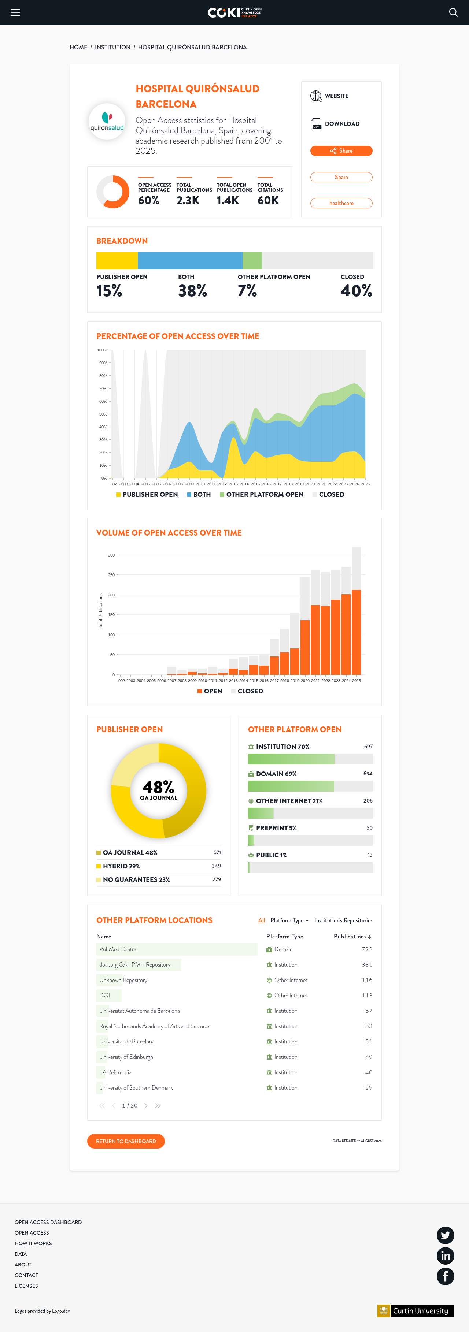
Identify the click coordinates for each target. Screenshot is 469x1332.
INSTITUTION (112, 47)
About (23, 1264)
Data (21, 1254)
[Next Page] (146, 1106)
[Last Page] (157, 1106)
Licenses (26, 1286)
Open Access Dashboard (48, 1222)
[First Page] (102, 1106)
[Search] (453, 12)
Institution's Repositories (343, 920)
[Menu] (15, 12)
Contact (26, 1275)
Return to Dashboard (126, 1141)
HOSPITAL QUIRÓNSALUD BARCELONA (192, 47)
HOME (78, 47)
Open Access (32, 1232)
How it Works (33, 1243)
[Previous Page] (114, 1106)
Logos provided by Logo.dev (42, 1310)
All (261, 920)
